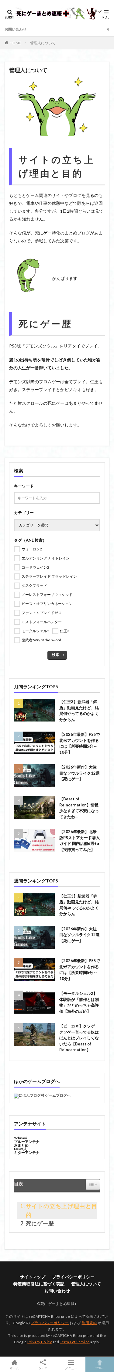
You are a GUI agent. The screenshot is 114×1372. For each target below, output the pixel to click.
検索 (55, 654)
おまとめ (21, 1145)
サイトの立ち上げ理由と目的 (61, 1210)
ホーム (14, 1368)
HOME (15, 43)
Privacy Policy (39, 1342)
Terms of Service (75, 1342)
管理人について (43, 43)
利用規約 (89, 1323)
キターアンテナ (27, 1152)
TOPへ (99, 1368)
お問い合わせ (15, 29)
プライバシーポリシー (73, 1276)
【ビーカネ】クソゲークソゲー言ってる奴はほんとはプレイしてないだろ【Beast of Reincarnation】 (79, 1038)
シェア (42, 1368)
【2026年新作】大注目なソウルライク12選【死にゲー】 (79, 773)
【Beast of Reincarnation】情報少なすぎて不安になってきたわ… (79, 807)
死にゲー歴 (40, 1223)
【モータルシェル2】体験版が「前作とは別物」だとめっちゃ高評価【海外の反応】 (79, 1002)
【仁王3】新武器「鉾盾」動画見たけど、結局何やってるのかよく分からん (79, 710)
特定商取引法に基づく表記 (38, 1283)
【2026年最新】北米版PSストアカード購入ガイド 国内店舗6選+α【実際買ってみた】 (79, 840)
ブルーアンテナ (27, 1141)
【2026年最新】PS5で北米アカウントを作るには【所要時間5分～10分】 (79, 743)
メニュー (71, 1368)
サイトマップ (32, 1276)
